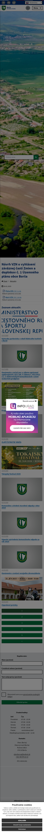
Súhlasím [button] (22, 820)
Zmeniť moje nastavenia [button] (22, 825)
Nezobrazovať (29, 401)
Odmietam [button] (22, 829)
